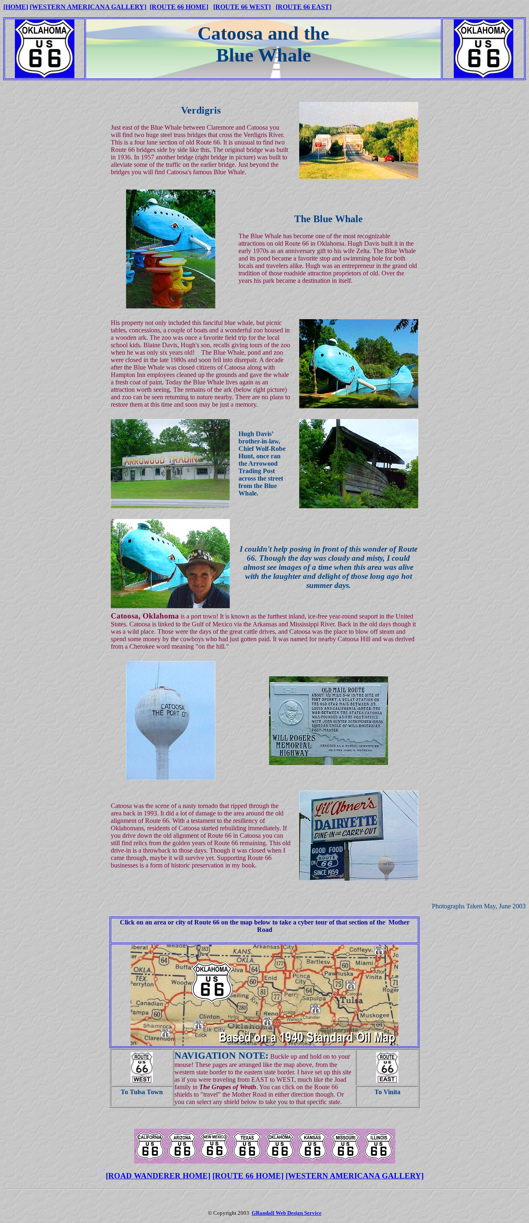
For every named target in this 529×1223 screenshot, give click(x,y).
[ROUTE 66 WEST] (242, 6)
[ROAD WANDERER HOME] (158, 1175)
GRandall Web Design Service (287, 1213)
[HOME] (15, 6)
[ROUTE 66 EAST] (303, 6)
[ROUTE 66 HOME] (179, 6)
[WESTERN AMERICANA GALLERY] (88, 6)
